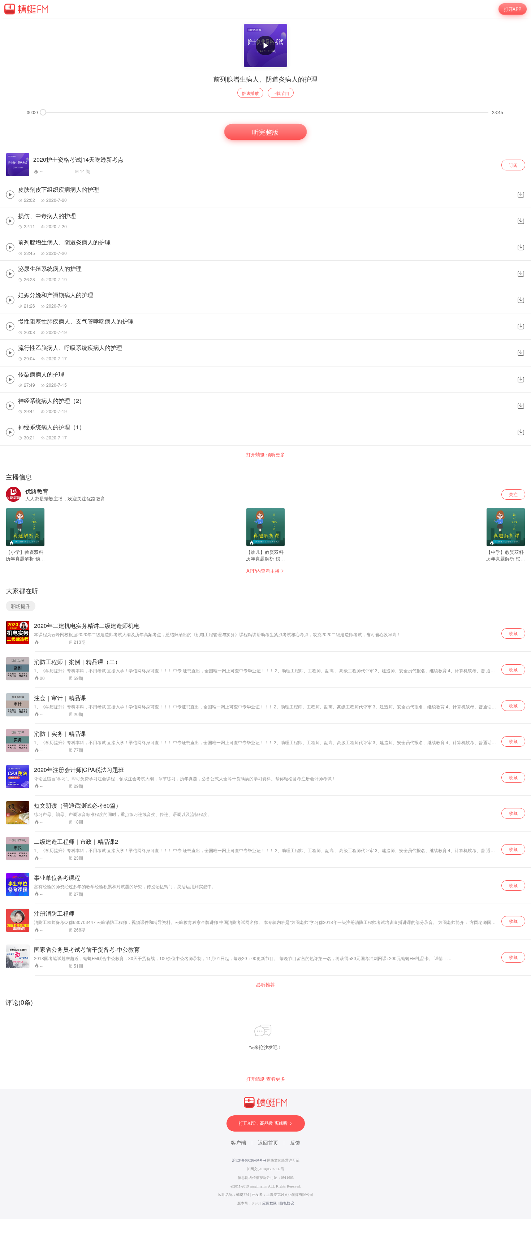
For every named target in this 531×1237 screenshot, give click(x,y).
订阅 (513, 165)
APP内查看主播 (263, 570)
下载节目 (280, 93)
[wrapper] (265, 618)
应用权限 (269, 1203)
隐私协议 (287, 1203)
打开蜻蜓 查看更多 (265, 1079)
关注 (513, 494)
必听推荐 (265, 984)
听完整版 (265, 131)
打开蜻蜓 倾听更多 (265, 454)
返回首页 (268, 1143)
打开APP (512, 9)
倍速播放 (250, 93)
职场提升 (20, 606)
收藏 (513, 633)
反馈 (295, 1143)
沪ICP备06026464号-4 (249, 1160)
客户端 (238, 1143)
